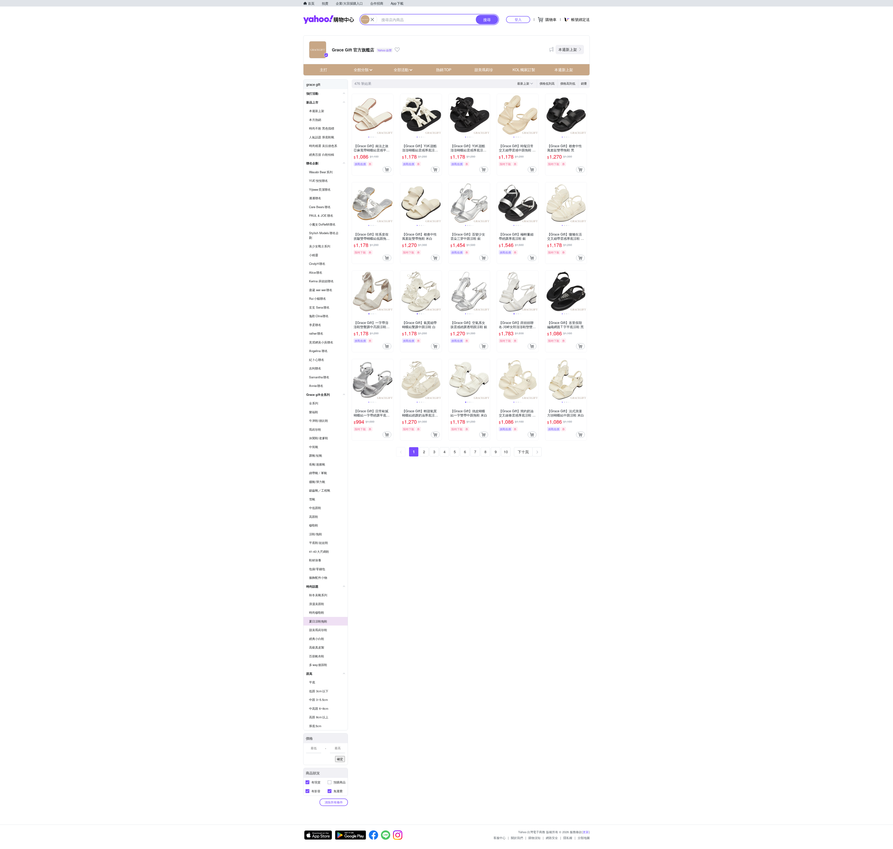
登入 (518, 19)
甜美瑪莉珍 (483, 69)
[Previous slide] (355, 114)
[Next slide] (390, 114)
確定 (340, 759)
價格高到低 (567, 83)
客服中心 (499, 838)
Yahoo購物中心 (328, 19)
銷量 (584, 83)
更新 (586, 832)
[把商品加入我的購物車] (387, 169)
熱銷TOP (443, 69)
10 (506, 451)
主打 (323, 69)
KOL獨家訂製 (524, 69)
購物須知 (534, 838)
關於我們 (517, 838)
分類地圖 (584, 838)
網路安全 (552, 838)
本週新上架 (567, 49)
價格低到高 (547, 83)
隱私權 (567, 838)
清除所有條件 (334, 802)
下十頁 (523, 451)
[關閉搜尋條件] (372, 19)
